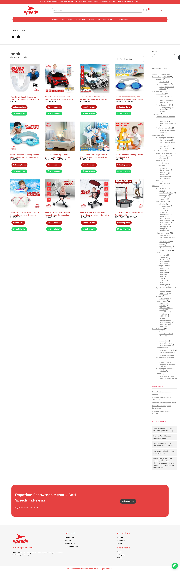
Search (154, 51)
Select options (19, 107)
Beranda (15, 30)
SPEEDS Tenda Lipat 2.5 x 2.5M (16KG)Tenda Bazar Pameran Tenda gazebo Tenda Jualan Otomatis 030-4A (163, 463)
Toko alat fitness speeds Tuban (164, 403)
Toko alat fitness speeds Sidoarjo (163, 445)
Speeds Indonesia (159, 428)
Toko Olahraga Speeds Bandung (163, 429)
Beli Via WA (20, 113)
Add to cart (18, 222)
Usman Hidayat (158, 459)
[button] (175, 566)
